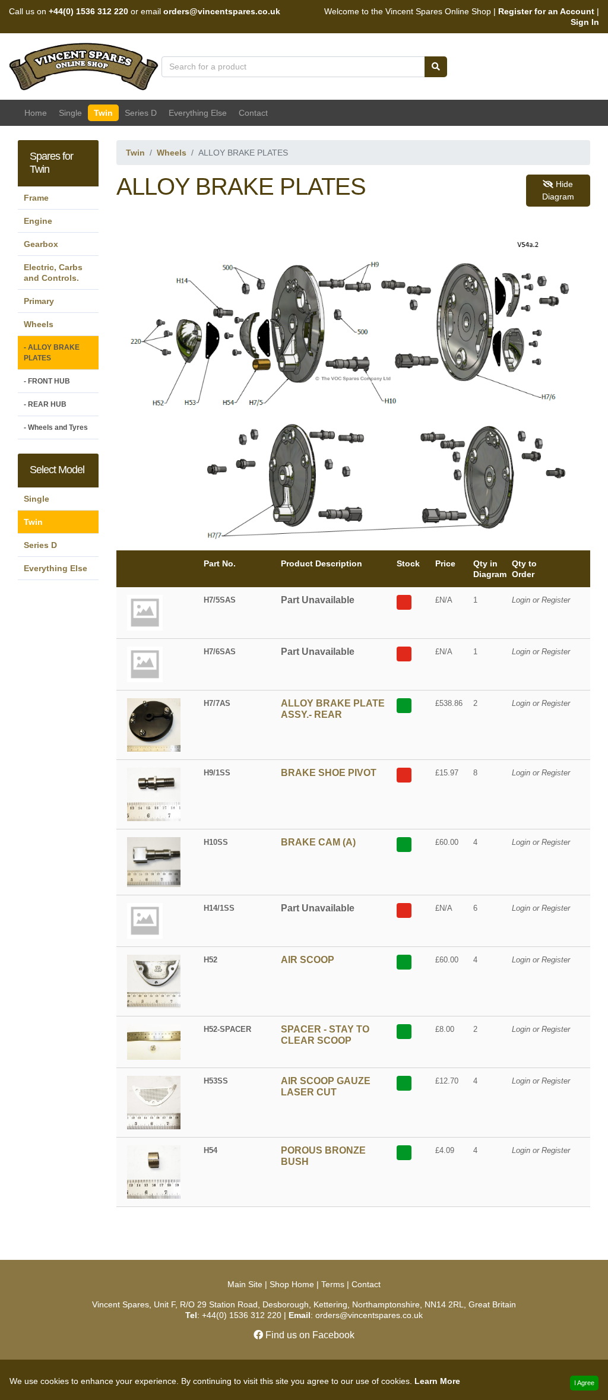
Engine (38, 221)
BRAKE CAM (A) (318, 842)
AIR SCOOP (307, 960)
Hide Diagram (558, 190)
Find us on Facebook (308, 1335)
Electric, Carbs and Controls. (53, 272)
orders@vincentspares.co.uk (221, 11)
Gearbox (41, 244)
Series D (141, 113)
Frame (36, 197)
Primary (39, 301)
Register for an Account (546, 11)
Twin (103, 113)
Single (70, 113)
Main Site (246, 1284)
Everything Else (198, 113)
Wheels (38, 324)
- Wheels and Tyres (56, 427)
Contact (253, 113)
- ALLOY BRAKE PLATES (52, 352)
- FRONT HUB (47, 381)
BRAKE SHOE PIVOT (328, 773)
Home (35, 113)
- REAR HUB (45, 404)
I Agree (584, 1382)
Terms (332, 1284)
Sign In (585, 22)
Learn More (437, 1381)
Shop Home (292, 1284)
